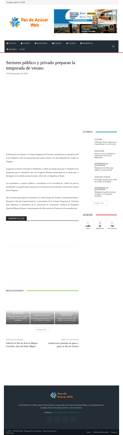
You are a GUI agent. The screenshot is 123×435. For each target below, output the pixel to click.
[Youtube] (114, 2)
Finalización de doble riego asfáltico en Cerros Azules (66, 319)
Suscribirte (112, 222)
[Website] (65, 419)
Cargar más (41, 329)
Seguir (100, 222)
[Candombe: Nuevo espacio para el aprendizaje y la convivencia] (88, 142)
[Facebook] (104, 2)
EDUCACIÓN (99, 151)
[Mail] (107, 2)
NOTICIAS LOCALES (42, 315)
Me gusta (88, 222)
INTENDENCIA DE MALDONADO (18, 312)
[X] (111, 2)
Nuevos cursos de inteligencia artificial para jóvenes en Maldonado (104, 155)
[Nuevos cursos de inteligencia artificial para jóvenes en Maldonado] (88, 154)
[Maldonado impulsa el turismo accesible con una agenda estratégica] (88, 192)
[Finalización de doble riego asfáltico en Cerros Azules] (67, 310)
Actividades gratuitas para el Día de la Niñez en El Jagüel (42, 319)
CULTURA (98, 139)
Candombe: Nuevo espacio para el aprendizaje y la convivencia (105, 143)
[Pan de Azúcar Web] (61, 395)
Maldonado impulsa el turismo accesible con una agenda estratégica (17, 318)
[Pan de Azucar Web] (28, 22)
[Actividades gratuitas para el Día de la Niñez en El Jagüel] (42, 310)
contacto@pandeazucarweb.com (66, 412)
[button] (113, 46)
